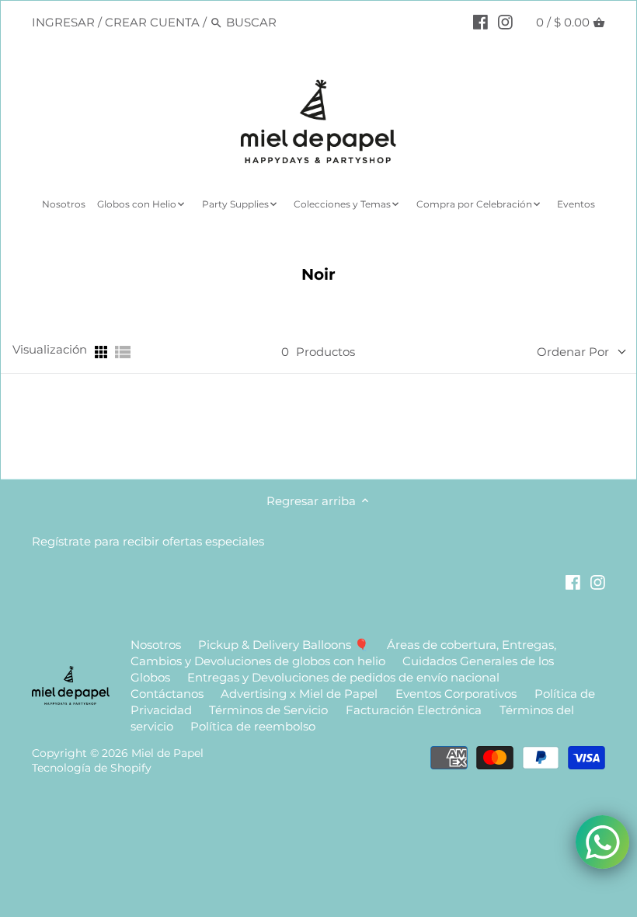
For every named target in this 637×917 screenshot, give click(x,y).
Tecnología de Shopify (91, 768)
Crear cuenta (152, 22)
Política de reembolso (252, 726)
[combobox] (292, 22)
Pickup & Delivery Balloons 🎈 (283, 644)
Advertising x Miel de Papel (299, 693)
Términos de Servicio (268, 710)
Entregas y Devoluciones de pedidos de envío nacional (343, 677)
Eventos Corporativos (456, 693)
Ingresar (63, 22)
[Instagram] (505, 22)
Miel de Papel (167, 753)
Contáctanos (167, 693)
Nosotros (156, 644)
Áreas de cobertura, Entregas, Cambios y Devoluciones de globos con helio (344, 652)
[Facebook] (480, 22)
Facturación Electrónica (415, 710)
